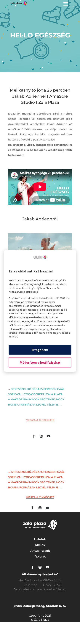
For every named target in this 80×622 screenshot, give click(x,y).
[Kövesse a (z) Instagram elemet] (41, 436)
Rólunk (40, 556)
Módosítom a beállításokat (40, 362)
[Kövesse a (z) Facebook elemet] (34, 436)
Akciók (40, 545)
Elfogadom (40, 350)
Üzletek (40, 539)
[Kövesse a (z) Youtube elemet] (49, 436)
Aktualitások (40, 550)
